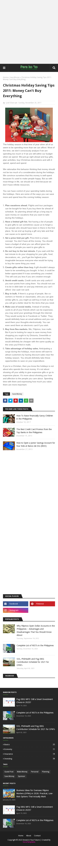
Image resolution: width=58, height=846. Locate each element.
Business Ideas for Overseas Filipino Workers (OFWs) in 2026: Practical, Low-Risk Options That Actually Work (34, 793)
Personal (34, 772)
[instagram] (15, 610)
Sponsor (21, 776)
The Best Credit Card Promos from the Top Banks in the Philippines (34, 431)
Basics (29, 744)
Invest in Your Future (31, 840)
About (28, 836)
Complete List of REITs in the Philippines (35, 645)
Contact (37, 836)
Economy (29, 749)
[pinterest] (42, 603)
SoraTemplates (29, 842)
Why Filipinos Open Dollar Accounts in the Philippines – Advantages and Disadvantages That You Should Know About (36, 630)
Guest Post (8, 772)
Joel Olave (10, 103)
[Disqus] (29, 492)
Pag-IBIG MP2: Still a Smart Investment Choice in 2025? (34, 700)
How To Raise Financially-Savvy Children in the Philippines (34, 417)
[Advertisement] (29, 32)
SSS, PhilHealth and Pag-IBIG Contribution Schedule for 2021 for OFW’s (33, 662)
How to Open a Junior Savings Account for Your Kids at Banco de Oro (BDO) (35, 444)
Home (5, 77)
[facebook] (15, 603)
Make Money (22, 772)
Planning (45, 772)
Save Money (14, 77)
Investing (29, 759)
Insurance (29, 754)
